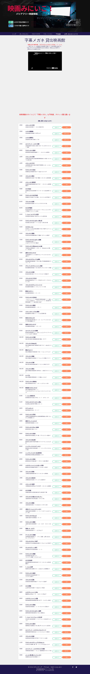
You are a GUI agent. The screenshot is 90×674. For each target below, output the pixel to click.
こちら (38, 49)
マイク (53, 47)
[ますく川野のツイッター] (76, 667)
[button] (66, 537)
